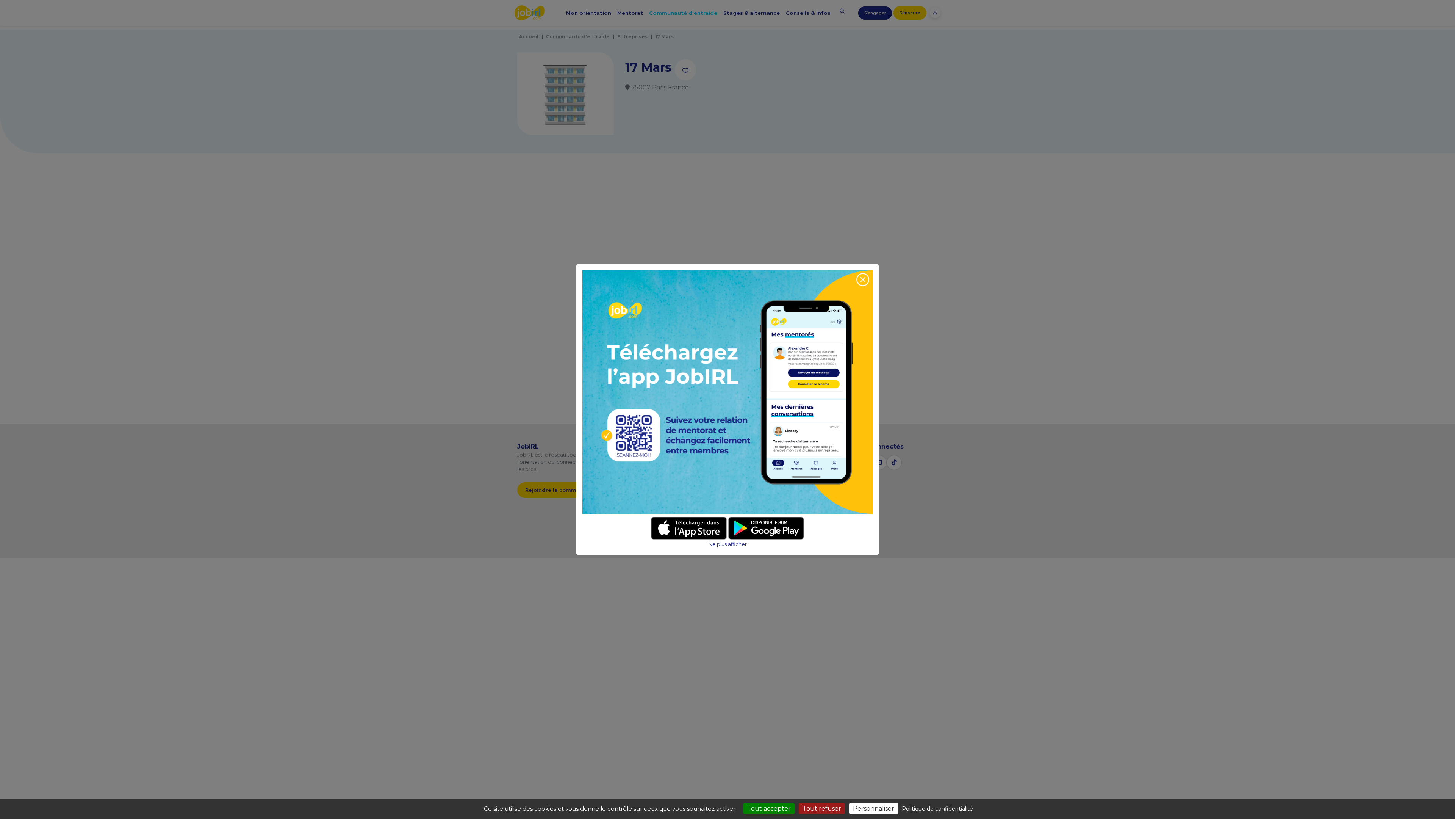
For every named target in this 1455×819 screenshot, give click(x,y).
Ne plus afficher (728, 544)
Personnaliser (873, 808)
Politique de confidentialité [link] (937, 808)
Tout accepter (769, 808)
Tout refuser (822, 808)
